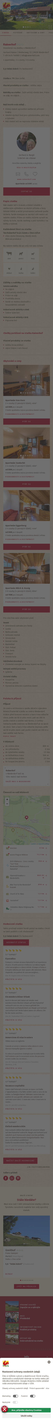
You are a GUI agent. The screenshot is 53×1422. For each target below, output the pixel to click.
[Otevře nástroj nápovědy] (4, 1409)
